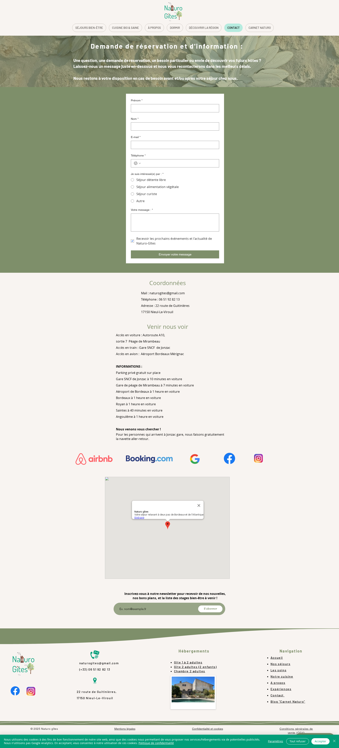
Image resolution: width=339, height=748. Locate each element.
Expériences (281, 689)
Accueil (277, 657)
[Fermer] (334, 741)
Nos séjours (281, 664)
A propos (278, 682)
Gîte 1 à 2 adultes (188, 662)
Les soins (278, 670)
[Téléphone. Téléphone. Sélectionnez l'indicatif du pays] (137, 163)
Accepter (320, 741)
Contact (278, 695)
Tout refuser (298, 741)
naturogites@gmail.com (167, 293)
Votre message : (142, 209)
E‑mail (135, 137)
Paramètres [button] (275, 741)
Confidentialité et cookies (207, 728)
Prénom (136, 100)
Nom (135, 118)
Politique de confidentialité (156, 743)
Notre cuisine (282, 676)
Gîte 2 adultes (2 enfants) (195, 667)
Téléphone (138, 155)
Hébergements (194, 651)
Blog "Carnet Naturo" (288, 701)
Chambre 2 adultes (189, 671)
